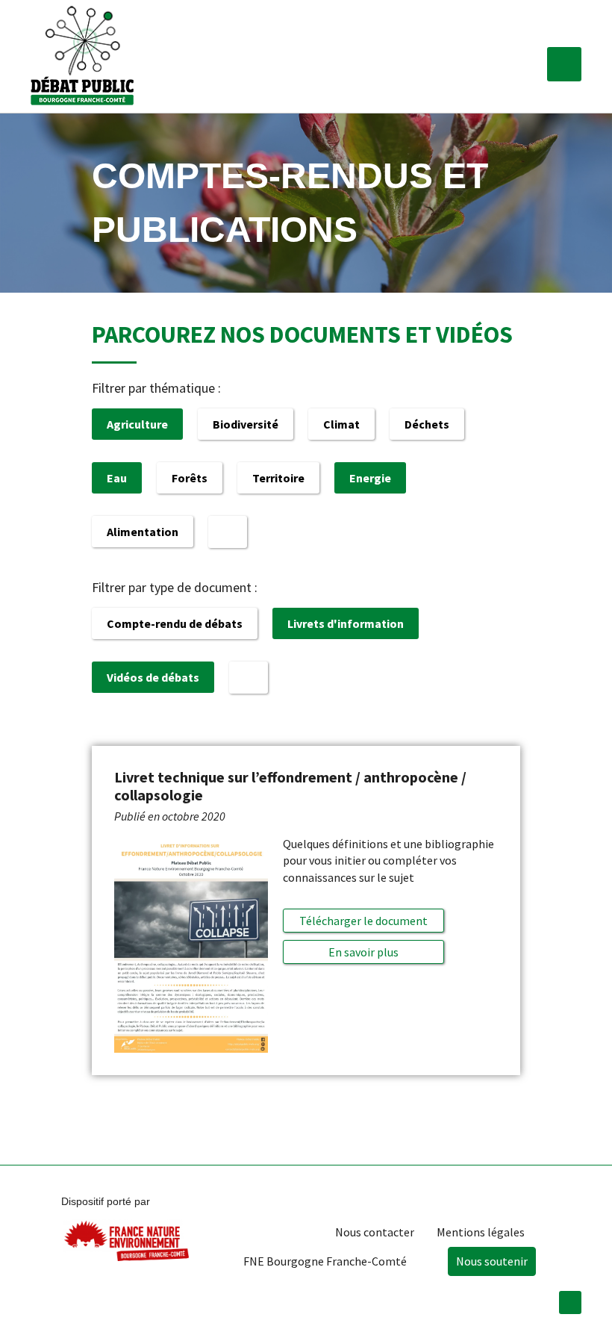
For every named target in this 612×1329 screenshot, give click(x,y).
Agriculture (137, 424)
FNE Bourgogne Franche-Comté (325, 1261)
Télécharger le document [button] (363, 920)
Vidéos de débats (153, 677)
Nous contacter (374, 1231)
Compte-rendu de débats (175, 623)
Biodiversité (245, 424)
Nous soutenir (492, 1261)
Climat (341, 424)
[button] (564, 64)
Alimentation (142, 531)
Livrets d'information (345, 623)
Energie (370, 477)
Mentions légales (481, 1231)
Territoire (278, 477)
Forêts (189, 477)
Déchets (427, 424)
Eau (117, 477)
